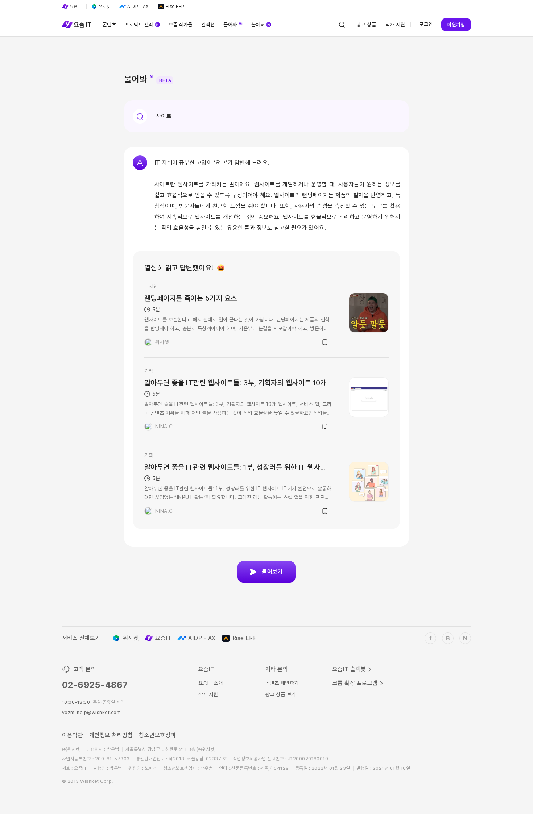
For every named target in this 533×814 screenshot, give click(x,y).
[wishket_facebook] (430, 638)
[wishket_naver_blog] (465, 638)
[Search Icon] (342, 24)
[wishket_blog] (448, 638)
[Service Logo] (76, 25)
